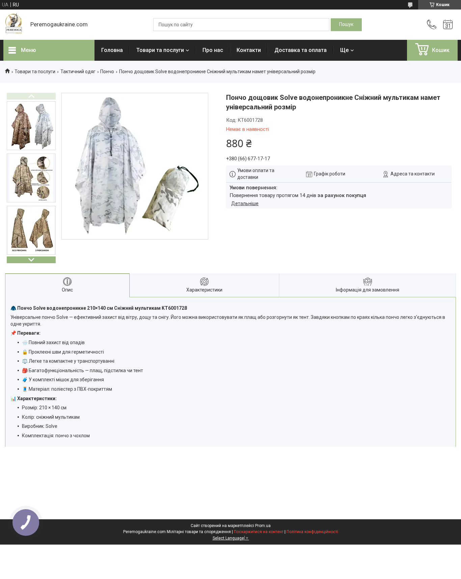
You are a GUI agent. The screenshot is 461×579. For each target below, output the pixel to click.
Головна (112, 50)
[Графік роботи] (448, 24)
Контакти (249, 50)
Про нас (212, 50)
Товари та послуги (160, 50)
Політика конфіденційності (312, 531)
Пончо (107, 71)
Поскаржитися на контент (258, 531)
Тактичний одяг (78, 71)
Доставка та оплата (300, 50)
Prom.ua (263, 525)
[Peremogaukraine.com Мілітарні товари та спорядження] (13, 24)
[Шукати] (346, 24)
